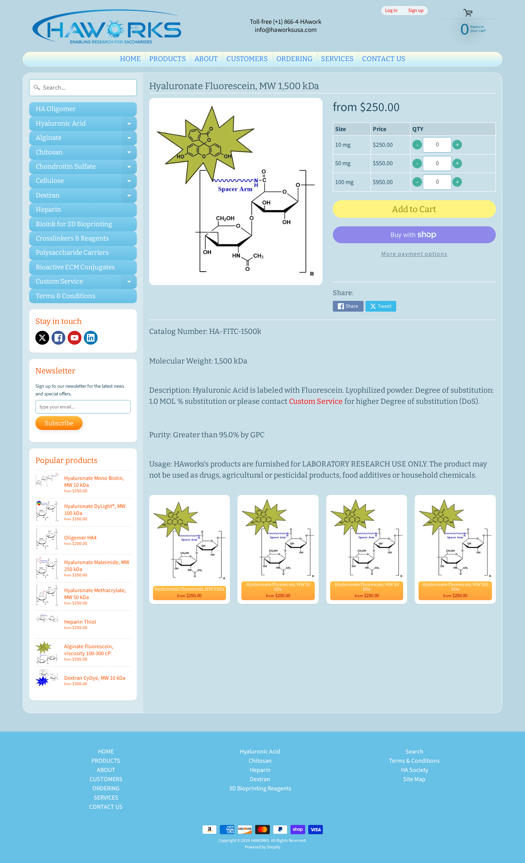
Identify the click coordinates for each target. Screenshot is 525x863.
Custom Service (86, 283)
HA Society (414, 770)
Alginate (86, 139)
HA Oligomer (56, 109)
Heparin (48, 210)
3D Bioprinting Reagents (260, 788)
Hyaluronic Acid (86, 125)
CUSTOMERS (247, 59)
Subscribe (59, 423)
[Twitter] (42, 338)
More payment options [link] (414, 254)
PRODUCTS (167, 59)
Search (414, 751)
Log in (391, 10)
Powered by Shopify (262, 847)
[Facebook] (58, 338)
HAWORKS (260, 840)
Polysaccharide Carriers (72, 253)
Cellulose (86, 182)
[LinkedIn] (91, 338)
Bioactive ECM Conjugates (75, 267)
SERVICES (337, 59)
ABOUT (206, 59)
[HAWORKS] (109, 26)
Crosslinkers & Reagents (72, 238)
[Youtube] (74, 338)
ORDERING (294, 59)
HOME (130, 59)
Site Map (414, 779)
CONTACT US (383, 59)
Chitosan (86, 153)
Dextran (86, 196)
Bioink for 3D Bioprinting (74, 224)
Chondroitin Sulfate (86, 168)
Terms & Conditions (65, 296)
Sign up (416, 10)
